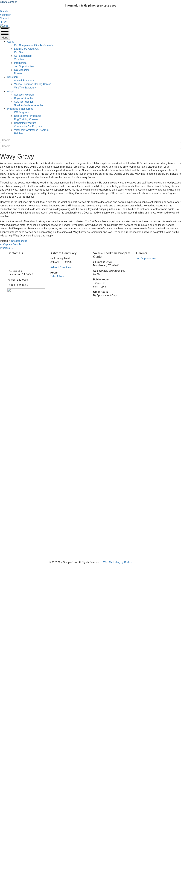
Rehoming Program (25, 122)
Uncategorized (19, 240)
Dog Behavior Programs (27, 115)
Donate (18, 73)
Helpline (18, 133)
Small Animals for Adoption (29, 105)
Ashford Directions (60, 267)
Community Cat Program (28, 126)
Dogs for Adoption (24, 98)
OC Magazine (22, 70)
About (10, 41)
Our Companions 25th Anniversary (33, 45)
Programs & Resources (20, 108)
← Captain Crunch (10, 244)
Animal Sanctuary (24, 80)
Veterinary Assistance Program (31, 130)
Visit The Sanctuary (25, 87)
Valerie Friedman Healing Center (32, 84)
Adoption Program (24, 94)
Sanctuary (12, 77)
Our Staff (19, 52)
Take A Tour (57, 276)
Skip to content (8, 2)
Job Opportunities (24, 66)
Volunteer (19, 59)
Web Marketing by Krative (117, 562)
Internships (20, 62)
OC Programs (22, 112)
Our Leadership (23, 55)
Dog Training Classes (26, 119)
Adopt (10, 91)
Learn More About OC (26, 48)
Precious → (6, 248)
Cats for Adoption (24, 101)
